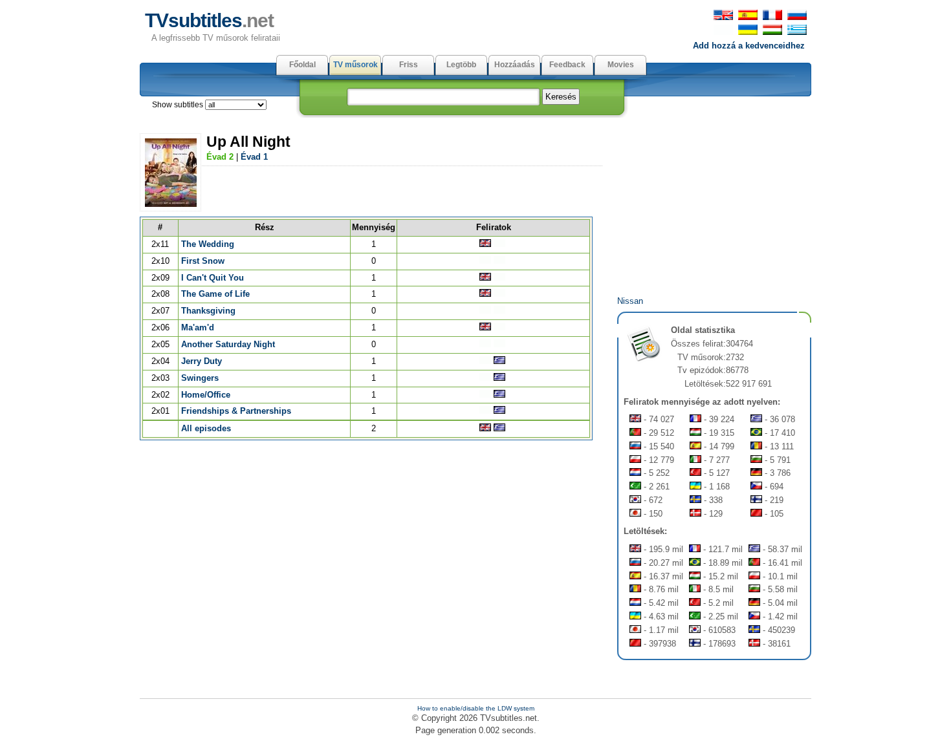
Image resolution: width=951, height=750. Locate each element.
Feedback (567, 64)
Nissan (630, 301)
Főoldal (302, 64)
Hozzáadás (514, 64)
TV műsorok (355, 64)
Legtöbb (461, 64)
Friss (408, 64)
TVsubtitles (209, 20)
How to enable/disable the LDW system (475, 708)
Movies (620, 64)
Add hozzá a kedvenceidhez (749, 45)
